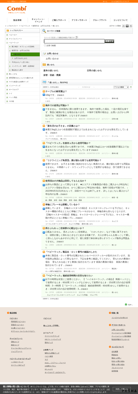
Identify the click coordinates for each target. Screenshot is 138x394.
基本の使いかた (50, 70)
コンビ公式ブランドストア (120, 1)
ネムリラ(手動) (74, 224)
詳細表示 (60, 95)
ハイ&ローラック (17, 362)
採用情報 (115, 371)
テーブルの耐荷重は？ (56, 91)
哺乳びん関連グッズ (52, 353)
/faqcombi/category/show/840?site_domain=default (7, 35)
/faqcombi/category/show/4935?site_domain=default (10, 66)
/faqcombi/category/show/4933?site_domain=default (10, 50)
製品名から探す (17, 70)
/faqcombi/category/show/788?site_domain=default (7, 39)
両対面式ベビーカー (18, 321)
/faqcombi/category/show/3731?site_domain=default (7, 74)
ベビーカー (13, 35)
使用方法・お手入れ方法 (41, 26)
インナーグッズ (14, 86)
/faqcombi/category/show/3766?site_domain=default (7, 89)
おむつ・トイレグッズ (53, 339)
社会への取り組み (118, 361)
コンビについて (118, 347)
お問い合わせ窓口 (118, 330)
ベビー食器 (49, 356)
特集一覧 (115, 313)
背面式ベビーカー (17, 325)
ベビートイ (47, 318)
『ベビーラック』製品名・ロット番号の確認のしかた (71, 252)
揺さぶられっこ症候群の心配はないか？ (64, 228)
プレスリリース (117, 368)
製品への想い (116, 358)
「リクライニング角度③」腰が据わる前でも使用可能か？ (73, 160)
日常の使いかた (94, 70)
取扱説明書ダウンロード (120, 339)
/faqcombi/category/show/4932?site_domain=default (10, 46)
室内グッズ (49, 343)
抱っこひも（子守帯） (51, 326)
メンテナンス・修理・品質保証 (23, 66)
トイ (10, 93)
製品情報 (13, 313)
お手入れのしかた (20, 58)
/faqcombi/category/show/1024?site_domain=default (7, 97)
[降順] (131, 87)
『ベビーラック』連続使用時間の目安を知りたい (69, 275)
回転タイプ (15, 342)
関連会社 (115, 355)
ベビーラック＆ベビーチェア (20, 359)
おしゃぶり (49, 369)
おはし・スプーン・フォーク (55, 363)
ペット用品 (13, 97)
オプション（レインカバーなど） (23, 331)
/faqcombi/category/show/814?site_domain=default (7, 78)
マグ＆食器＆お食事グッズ (18, 82)
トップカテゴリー (11, 26)
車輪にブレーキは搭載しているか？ (62, 204)
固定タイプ (15, 345)
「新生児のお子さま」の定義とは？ (62, 126)
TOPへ (130, 305)
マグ (46, 359)
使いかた (17, 54)
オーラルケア (14, 89)
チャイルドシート (15, 39)
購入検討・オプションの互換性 (23, 47)
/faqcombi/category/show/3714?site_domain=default (7, 42)
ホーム (105, 1)
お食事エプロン (50, 366)
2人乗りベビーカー (18, 328)
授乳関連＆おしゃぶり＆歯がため (21, 78)
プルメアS (93, 295)
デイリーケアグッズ (52, 336)
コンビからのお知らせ (120, 318)
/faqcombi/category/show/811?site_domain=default (7, 93)
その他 (11, 101)
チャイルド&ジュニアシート (21, 348)
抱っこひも (13, 74)
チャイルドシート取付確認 (121, 333)
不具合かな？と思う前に (21, 62)
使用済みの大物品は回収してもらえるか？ (65, 181)
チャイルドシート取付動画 (121, 336)
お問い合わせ (52, 58)
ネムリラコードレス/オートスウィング (61, 295)
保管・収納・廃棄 (52, 75)
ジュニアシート (16, 351)
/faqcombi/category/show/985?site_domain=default (7, 101)
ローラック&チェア (18, 365)
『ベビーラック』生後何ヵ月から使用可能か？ (68, 143)
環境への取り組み (118, 364)
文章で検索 (51, 45)
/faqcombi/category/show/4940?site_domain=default (10, 70)
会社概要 (115, 352)
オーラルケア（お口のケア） (55, 372)
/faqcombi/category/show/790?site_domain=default (7, 85)
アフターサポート (119, 325)
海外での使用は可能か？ (57, 105)
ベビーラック (25, 26)
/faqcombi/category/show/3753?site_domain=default (7, 82)
